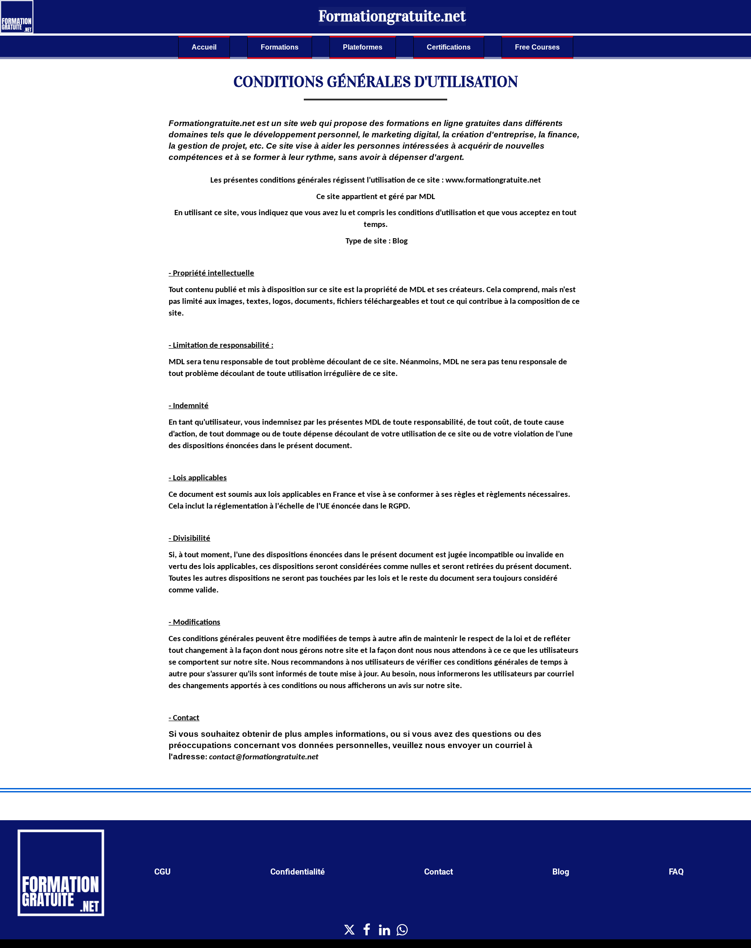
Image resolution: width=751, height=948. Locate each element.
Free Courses (537, 47)
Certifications (449, 47)
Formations (280, 47)
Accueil (204, 47)
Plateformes (362, 47)
